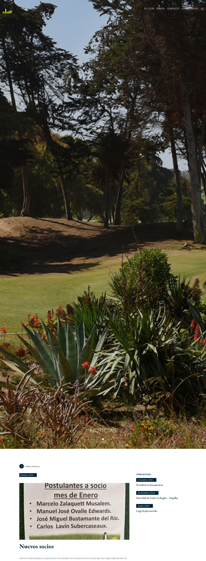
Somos (160, 9)
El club (149, 9)
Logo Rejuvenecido (146, 510)
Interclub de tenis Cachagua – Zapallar (157, 497)
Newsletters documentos (149, 484)
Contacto (173, 9)
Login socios (190, 9)
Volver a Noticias (32, 466)
